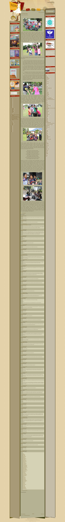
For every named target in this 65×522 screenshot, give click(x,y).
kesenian (47, 116)
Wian (21, 390)
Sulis (21, 305)
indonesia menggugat (48, 105)
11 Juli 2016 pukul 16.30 (24, 446)
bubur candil (47, 81)
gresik (46, 103)
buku (46, 82)
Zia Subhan (22, 433)
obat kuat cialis (24, 484)
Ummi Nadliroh (22, 378)
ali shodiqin (22, 337)
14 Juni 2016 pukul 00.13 (24, 389)
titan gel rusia (24, 481)
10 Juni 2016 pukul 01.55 (24, 259)
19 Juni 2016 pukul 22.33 (24, 438)
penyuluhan (47, 137)
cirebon (47, 90)
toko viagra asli (24, 463)
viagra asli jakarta (25, 468)
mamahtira (50, 2)
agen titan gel (24, 479)
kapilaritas (47, 109)
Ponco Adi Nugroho (23, 293)
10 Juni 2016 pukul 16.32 (24, 292)
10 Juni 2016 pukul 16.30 (24, 288)
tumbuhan (47, 153)
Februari (12, 123)
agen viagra (24, 462)
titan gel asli (24, 477)
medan (46, 128)
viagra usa (24, 457)
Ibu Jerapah (22, 271)
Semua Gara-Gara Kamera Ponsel (15, 117)
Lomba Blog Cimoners (48, 122)
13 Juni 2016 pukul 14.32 (24, 377)
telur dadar (47, 150)
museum (47, 130)
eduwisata (47, 95)
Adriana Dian (22, 412)
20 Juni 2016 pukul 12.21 (24, 442)
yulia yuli (22, 367)
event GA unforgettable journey (49, 98)
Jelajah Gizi (47, 107)
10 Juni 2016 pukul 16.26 (24, 280)
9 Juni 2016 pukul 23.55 (24, 235)
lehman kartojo (22, 451)
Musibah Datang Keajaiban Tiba (15, 116)
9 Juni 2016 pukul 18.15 (24, 229)
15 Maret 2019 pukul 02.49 (24, 490)
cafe (46, 85)
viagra (23, 453)
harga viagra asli (25, 471)
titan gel (23, 476)
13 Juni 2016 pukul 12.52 (24, 366)
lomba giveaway (48, 125)
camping (47, 86)
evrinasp (22, 322)
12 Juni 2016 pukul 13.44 (24, 326)
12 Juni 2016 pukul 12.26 (24, 313)
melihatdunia (22, 230)
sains (46, 141)
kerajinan (47, 113)
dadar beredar (47, 93)
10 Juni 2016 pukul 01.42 (24, 240)
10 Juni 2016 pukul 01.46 (24, 248)
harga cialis (24, 482)
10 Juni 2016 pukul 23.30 (24, 304)
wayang (47, 155)
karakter (47, 110)
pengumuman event (48, 136)
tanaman (47, 147)
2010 (11, 130)
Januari (12, 124)
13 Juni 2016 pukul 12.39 (24, 354)
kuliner (46, 117)
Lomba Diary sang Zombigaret (49, 124)
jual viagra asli (24, 464)
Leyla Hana (22, 386)
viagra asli (24, 454)
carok (46, 87)
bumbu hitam (47, 83)
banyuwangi (47, 79)
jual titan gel (24, 478)
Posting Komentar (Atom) (27, 515)
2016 (11, 107)
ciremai (46, 91)
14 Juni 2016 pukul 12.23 (24, 398)
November (12, 109)
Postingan (12, 92)
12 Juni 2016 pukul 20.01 (24, 341)
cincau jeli (47, 89)
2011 (11, 129)
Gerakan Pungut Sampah (24, 13)
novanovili (22, 298)
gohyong (47, 102)
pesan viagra (24, 473)
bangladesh (47, 77)
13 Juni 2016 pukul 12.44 (24, 358)
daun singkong (47, 94)
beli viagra (24, 472)
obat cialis (24, 483)
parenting (47, 133)
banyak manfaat (48, 78)
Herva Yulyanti (22, 220)
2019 (11, 104)
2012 (11, 128)
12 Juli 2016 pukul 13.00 (24, 450)
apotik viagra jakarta (25, 467)
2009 (11, 131)
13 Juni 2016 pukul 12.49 (24, 362)
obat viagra (24, 459)
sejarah (47, 142)
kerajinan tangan (48, 114)
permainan (47, 138)
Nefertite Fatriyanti (22, 342)
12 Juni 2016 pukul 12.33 (24, 317)
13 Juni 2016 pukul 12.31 (24, 350)
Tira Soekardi (22, 236)
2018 (11, 105)
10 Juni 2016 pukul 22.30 (24, 297)
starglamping (47, 145)
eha (21, 260)
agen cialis (24, 486)
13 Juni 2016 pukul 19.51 (24, 385)
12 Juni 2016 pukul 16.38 (24, 336)
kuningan (47, 118)
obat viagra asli (24, 458)
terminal (47, 151)
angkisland (22, 443)
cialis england (24, 487)
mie (46, 129)
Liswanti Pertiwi (22, 327)
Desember (12, 108)
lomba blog (47, 121)
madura (47, 126)
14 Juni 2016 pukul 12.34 (24, 407)
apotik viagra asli (25, 461)
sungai (46, 146)
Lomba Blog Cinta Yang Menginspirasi (50, 123)
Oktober (12, 110)
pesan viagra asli (25, 474)
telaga (46, 149)
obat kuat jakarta (25, 469)
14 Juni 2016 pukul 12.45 (24, 411)
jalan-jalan (47, 106)
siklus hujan (47, 143)
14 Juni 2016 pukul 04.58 (24, 394)
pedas (46, 134)
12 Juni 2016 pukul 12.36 (24, 321)
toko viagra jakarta (25, 466)
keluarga (47, 112)
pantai (46, 132)
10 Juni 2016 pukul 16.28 (24, 284)
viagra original (24, 456)
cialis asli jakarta (24, 488)
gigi (46, 101)
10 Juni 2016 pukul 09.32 (24, 270)
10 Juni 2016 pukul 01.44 (24, 244)
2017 (11, 106)
